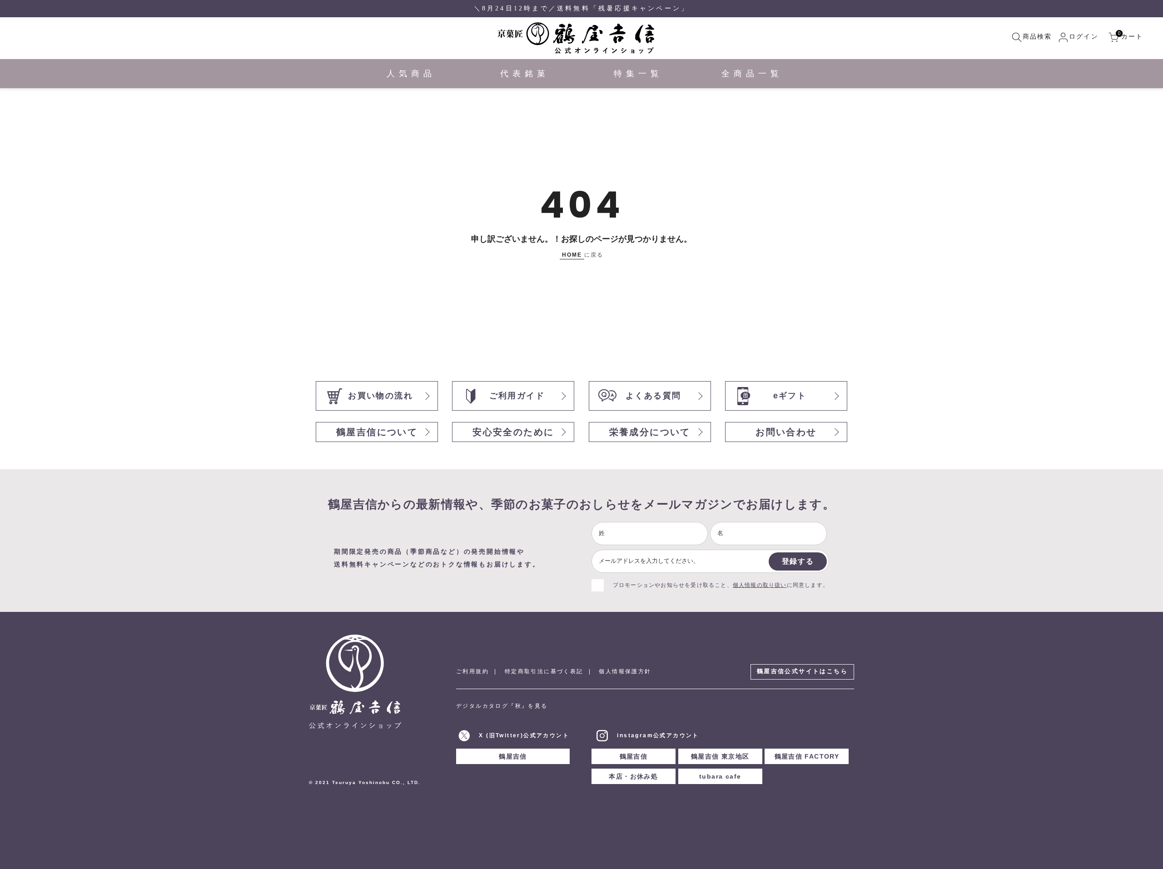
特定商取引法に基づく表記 (544, 671)
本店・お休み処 (633, 776)
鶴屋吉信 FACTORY (807, 756)
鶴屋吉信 (513, 756)
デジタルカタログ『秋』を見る (502, 706)
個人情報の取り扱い (760, 585)
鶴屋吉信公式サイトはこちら (802, 671)
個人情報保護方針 (625, 671)
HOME (572, 255)
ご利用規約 (472, 671)
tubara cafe (720, 776)
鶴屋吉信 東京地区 (720, 756)
